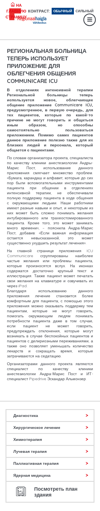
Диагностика (25, 415)
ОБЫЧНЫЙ (62, 11)
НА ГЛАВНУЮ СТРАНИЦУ (16, 11)
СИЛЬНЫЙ (85, 11)
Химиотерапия (27, 439)
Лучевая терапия (30, 451)
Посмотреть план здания (56, 492)
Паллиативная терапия (36, 463)
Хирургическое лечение (36, 427)
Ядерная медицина (32, 475)
